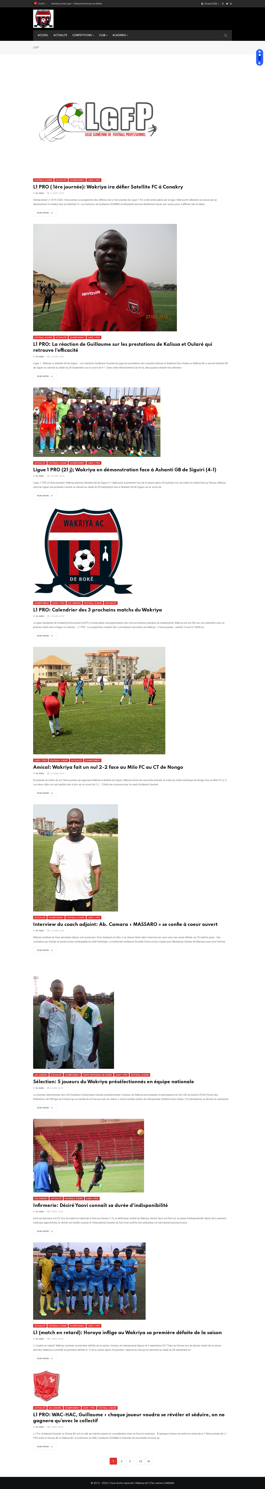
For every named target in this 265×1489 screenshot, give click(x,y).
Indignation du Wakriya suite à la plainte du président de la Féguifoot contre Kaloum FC (89, 3)
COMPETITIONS (82, 35)
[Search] (225, 35)
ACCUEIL (43, 35)
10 (140, 1461)
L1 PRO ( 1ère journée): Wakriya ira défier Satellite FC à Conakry (108, 187)
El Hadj (40, 193)
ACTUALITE (60, 35)
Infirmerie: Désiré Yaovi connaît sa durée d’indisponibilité (100, 1205)
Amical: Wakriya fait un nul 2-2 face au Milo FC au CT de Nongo (108, 767)
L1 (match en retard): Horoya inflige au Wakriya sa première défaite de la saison (127, 1332)
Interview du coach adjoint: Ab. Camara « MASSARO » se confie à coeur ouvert (125, 924)
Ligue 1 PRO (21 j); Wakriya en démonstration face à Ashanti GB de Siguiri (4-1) (124, 470)
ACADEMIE (119, 35)
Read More (43, 213)
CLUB (102, 35)
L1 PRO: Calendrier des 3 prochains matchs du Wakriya (97, 610)
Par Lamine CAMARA (162, 1483)
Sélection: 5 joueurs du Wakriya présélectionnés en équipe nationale (113, 1082)
